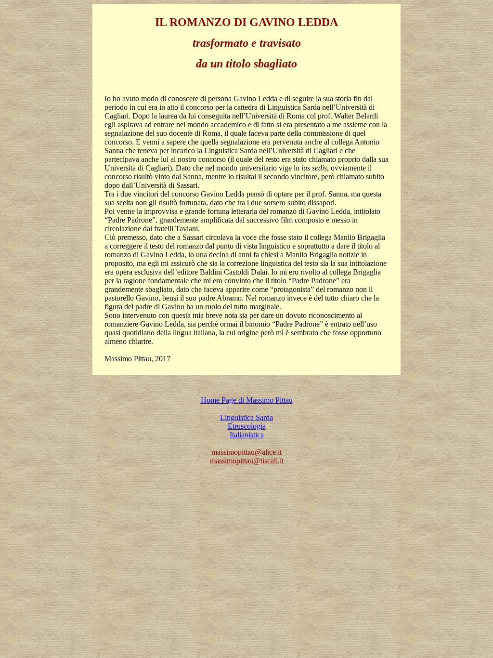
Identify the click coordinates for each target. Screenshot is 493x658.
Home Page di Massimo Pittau (247, 400)
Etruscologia (247, 426)
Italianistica (247, 435)
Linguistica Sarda (246, 417)
